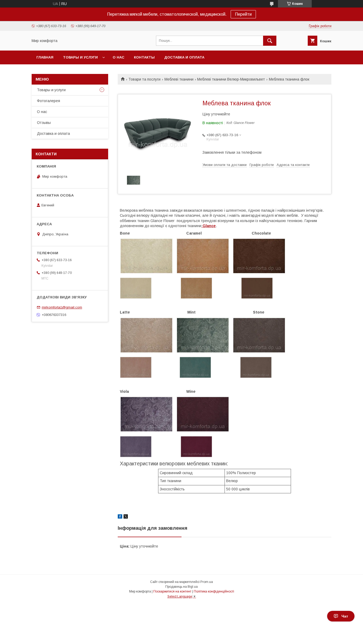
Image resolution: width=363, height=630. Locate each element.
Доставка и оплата (184, 57)
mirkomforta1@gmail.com (62, 307)
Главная (44, 57)
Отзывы (44, 122)
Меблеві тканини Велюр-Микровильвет (231, 79)
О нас (118, 57)
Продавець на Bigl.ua (181, 587)
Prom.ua (206, 582)
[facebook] (120, 517)
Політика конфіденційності (214, 591)
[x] (126, 517)
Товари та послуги (144, 79)
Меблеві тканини (178, 79)
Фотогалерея (48, 101)
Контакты (144, 57)
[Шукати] (269, 41)
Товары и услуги (80, 57)
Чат (344, 616)
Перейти (243, 14)
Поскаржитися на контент (172, 591)
